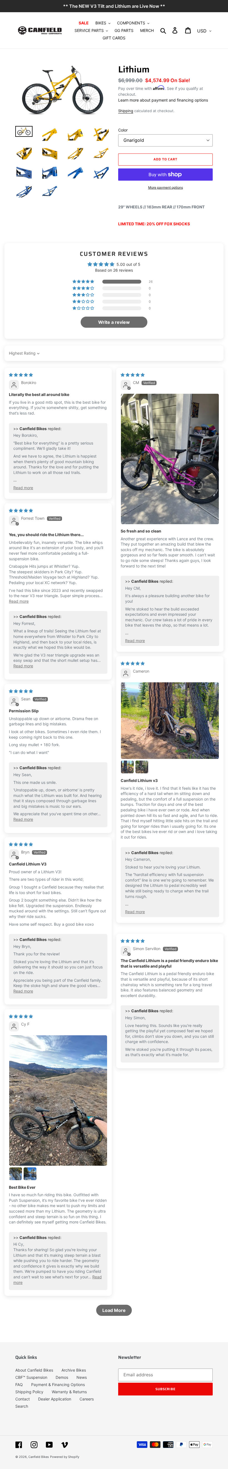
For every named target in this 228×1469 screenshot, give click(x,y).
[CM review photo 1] (170, 458)
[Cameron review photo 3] (141, 767)
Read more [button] (23, 487)
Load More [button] (114, 1310)
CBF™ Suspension (31, 1377)
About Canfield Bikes (34, 1370)
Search (21, 1406)
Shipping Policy (29, 1391)
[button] (84, 282)
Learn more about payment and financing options (163, 100)
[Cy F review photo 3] (30, 1173)
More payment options (165, 187)
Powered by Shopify (64, 1457)
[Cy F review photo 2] (15, 1173)
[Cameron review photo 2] (127, 767)
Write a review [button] (114, 322)
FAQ (19, 1384)
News (81, 1377)
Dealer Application (54, 1399)
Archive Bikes (73, 1370)
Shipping (125, 110)
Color (123, 130)
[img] (21, 374)
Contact (22, 1399)
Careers (87, 1399)
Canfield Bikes (38, 1457)
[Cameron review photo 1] (170, 720)
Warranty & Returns (69, 1391)
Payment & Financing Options (58, 1384)
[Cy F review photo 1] (58, 1100)
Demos (62, 1377)
